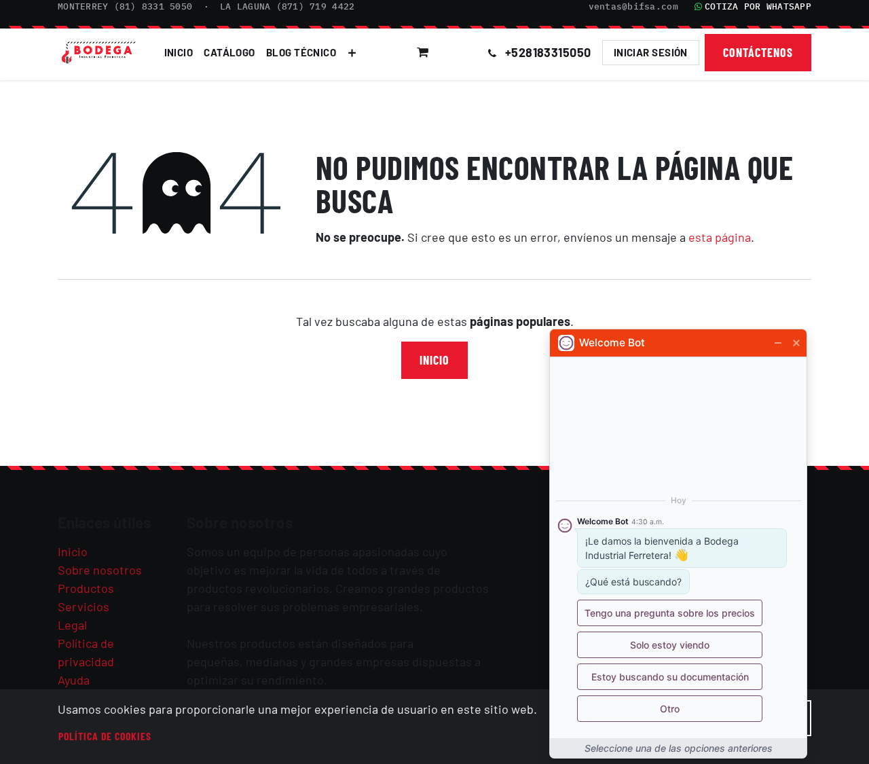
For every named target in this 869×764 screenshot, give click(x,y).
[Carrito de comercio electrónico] (423, 52)
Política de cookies (104, 735)
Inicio (434, 359)
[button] (459, 52)
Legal (72, 624)
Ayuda (74, 679)
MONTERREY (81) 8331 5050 (125, 6)
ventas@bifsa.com (633, 6)
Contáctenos (758, 52)
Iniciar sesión (651, 52)
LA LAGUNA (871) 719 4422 (287, 6)
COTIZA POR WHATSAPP (758, 6)
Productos (86, 588)
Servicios (83, 606)
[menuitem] (179, 52)
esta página (719, 237)
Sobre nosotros (100, 569)
